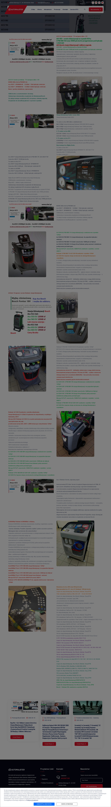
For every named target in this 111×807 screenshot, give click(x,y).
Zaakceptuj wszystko (44, 804)
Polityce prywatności (32, 800)
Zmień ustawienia (67, 804)
